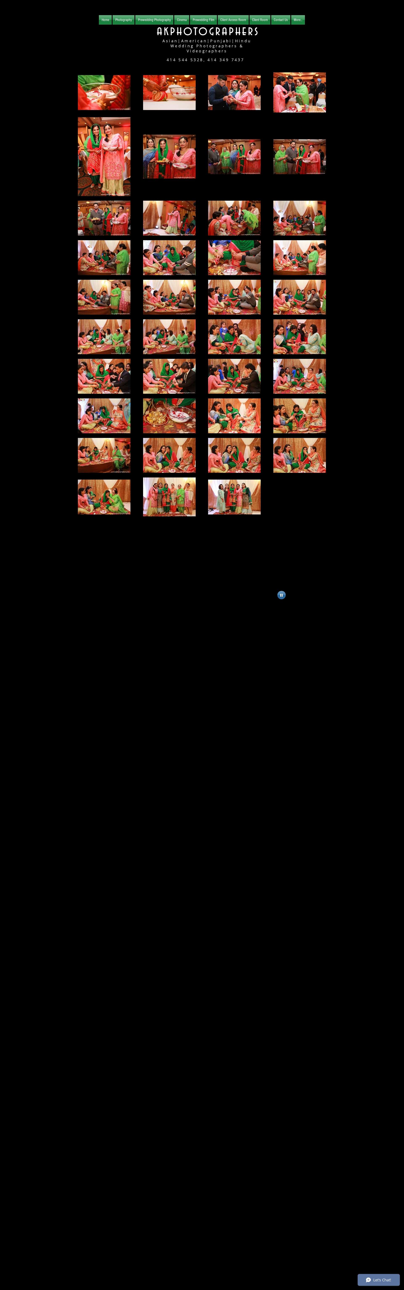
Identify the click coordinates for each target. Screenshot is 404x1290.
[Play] (281, 595)
